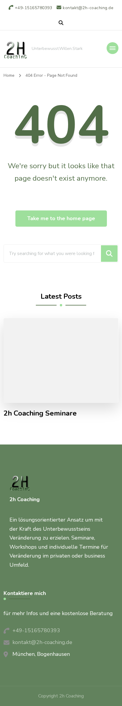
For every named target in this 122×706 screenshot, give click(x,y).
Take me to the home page (61, 218)
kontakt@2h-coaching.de (42, 642)
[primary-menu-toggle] (112, 48)
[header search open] (61, 23)
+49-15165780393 (36, 630)
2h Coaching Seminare (40, 413)
